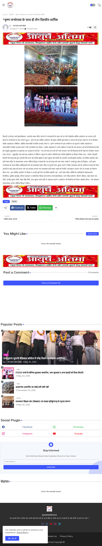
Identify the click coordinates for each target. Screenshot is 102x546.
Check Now (21, 532)
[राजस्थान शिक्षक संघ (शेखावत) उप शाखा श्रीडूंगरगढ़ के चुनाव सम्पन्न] (8, 402)
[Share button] (56, 207)
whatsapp (78, 427)
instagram (27, 433)
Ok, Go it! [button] (12, 538)
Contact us (52, 536)
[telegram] (59, 524)
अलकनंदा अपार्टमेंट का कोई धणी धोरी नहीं (32, 387)
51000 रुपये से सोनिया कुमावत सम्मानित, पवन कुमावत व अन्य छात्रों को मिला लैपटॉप (49, 372)
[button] (92, 5)
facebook (27, 427)
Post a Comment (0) (51, 283)
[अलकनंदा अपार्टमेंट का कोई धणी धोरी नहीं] (8, 388)
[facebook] (42, 524)
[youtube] (51, 524)
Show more (92, 234)
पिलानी (11, 14)
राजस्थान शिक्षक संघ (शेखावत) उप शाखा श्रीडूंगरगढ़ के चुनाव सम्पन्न (43, 401)
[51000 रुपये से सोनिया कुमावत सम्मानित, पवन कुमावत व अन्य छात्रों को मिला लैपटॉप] (8, 373)
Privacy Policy (66, 536)
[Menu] (3, 5)
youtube (78, 433)
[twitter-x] (46, 524)
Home (5, 14)
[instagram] (55, 524)
